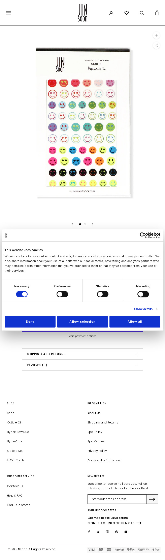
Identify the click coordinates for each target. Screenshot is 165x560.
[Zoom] (156, 35)
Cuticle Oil (14, 422)
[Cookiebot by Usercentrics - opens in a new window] (142, 235)
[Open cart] (157, 12)
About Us (94, 413)
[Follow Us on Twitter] (98, 531)
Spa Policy (95, 432)
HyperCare (14, 441)
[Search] (142, 13)
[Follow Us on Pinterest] (116, 531)
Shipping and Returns (46, 354)
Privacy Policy (97, 451)
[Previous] (72, 224)
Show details (143, 309)
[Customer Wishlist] (126, 13)
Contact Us (15, 486)
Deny (30, 321)
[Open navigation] (8, 12)
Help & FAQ (15, 496)
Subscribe (155, 499)
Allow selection (82, 321)
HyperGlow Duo (18, 432)
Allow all (135, 321)
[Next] (92, 224)
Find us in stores (18, 505)
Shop (10, 413)
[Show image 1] (80, 224)
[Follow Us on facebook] (89, 531)
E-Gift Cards (15, 460)
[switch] (62, 294)
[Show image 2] (85, 224)
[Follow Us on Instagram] (107, 531)
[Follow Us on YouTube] (126, 531)
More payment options (82, 336)
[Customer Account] (111, 13)
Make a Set (15, 451)
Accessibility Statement (104, 460)
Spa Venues (96, 441)
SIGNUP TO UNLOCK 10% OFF (111, 523)
